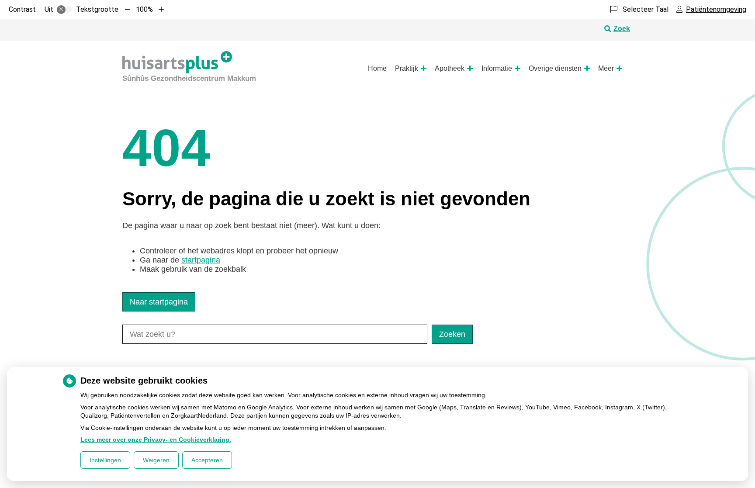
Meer (606, 68)
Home (377, 68)
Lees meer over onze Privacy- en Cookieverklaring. (155, 439)
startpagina (200, 260)
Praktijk (406, 68)
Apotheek (449, 68)
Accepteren (207, 460)
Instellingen (105, 460)
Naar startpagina (159, 302)
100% (144, 9)
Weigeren (156, 460)
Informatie (496, 68)
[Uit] (64, 10)
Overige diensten (555, 68)
